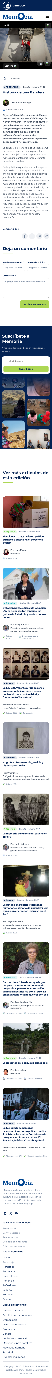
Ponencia (8, 1280)
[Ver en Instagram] (39, 236)
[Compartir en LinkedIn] (32, 236)
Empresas (9, 1329)
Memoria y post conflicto (17, 1343)
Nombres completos (13, 262)
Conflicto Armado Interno (18, 1315)
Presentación (11, 1276)
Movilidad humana (14, 1347)
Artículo (7, 1257)
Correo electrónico (36, 262)
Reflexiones (10, 1285)
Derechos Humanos (15, 1324)
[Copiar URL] (46, 236)
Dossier (7, 1299)
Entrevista (9, 1271)
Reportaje (8, 1262)
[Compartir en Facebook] (25, 236)
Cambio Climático (13, 1310)
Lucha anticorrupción (15, 1338)
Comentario (9, 275)
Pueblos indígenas (14, 1357)
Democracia (10, 1319)
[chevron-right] (8, 78)
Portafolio (8, 1266)
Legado (7, 1290)
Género (7, 1333)
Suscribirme (26, 369)
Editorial (8, 1294)
